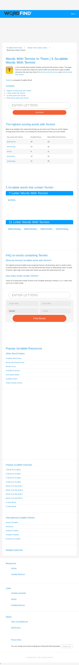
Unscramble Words (12, 375)
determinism (11, 142)
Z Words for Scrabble (13, 474)
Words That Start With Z (14, 486)
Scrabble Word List (18, 574)
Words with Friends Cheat (15, 362)
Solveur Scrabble (12, 522)
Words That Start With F (14, 494)
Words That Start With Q (14, 490)
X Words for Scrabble (13, 478)
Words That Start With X (14, 498)
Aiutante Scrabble (12, 530)
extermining (11, 161)
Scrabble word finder (18, 593)
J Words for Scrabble (13, 469)
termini (9, 151)
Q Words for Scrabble (13, 482)
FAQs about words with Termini (18, 98)
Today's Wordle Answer (14, 383)
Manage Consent (67, 646)
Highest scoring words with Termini (19, 91)
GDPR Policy (16, 628)
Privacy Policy (16, 640)
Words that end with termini (48, 72)
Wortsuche (9, 526)
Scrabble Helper (11, 379)
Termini (8, 80)
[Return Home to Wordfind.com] (18, 16)
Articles (14, 568)
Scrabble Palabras (12, 535)
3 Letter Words (11, 506)
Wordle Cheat (11, 366)
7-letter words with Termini (16, 93)
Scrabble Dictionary (13, 370)
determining (11, 146)
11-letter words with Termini (16, 95)
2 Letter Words (11, 502)
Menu (73, 14)
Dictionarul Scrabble (13, 539)
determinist (11, 156)
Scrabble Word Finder (13, 358)
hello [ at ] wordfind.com (19, 621)
